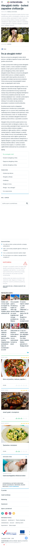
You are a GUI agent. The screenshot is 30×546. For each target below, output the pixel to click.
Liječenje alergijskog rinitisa (10, 165)
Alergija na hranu (7, 184)
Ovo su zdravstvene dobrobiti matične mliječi (14, 253)
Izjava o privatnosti (6, 508)
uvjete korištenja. (14, 486)
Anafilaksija (5, 180)
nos (2, 197)
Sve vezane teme (7, 191)
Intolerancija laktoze (8, 173)
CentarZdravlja (15, 2)
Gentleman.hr (11, 520)
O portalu (4, 490)
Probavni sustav (7, 473)
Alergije (9, 44)
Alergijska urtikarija (7, 177)
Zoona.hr (12, 522)
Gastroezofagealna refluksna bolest (14, 476)
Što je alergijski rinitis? (8, 154)
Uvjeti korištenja (5, 495)
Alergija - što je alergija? (9, 187)
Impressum (4, 504)
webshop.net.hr (19, 522)
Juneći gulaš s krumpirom (11, 412)
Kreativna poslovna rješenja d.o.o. (12, 542)
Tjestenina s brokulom (10, 445)
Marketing (4, 499)
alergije (6, 197)
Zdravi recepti (12, 525)
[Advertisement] (15, 221)
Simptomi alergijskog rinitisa (10, 158)
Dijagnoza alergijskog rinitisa (10, 161)
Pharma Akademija (20, 520)
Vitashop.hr (4, 520)
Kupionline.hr (4, 525)
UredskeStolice (5, 522)
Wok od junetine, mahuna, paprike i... (15, 379)
